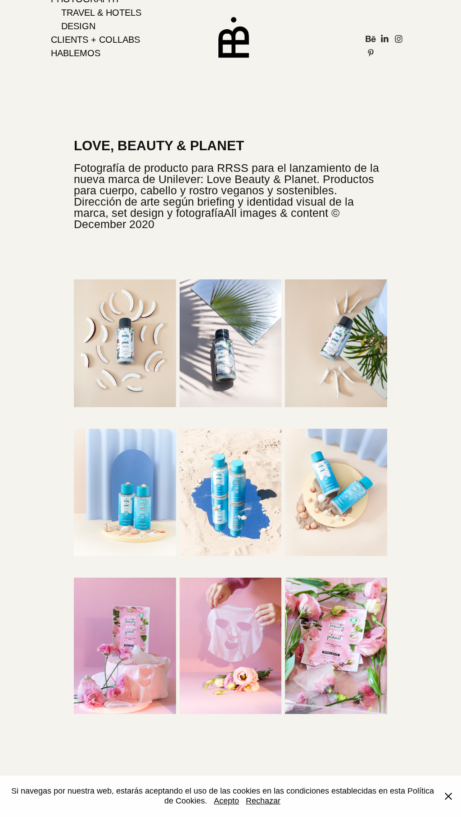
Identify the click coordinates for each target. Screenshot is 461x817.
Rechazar (263, 800)
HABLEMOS (75, 53)
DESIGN (78, 26)
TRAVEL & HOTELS (101, 13)
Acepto (226, 800)
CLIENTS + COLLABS (95, 40)
